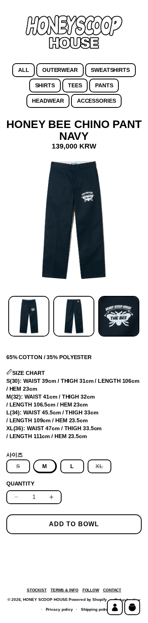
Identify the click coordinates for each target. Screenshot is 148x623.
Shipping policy (95, 609)
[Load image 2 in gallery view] (73, 316)
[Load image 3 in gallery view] (118, 316)
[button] (132, 607)
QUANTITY (20, 483)
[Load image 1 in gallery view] (28, 316)
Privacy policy (59, 609)
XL (103, 468)
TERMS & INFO (65, 590)
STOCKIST (37, 590)
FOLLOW (90, 590)
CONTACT (112, 590)
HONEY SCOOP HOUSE (45, 599)
